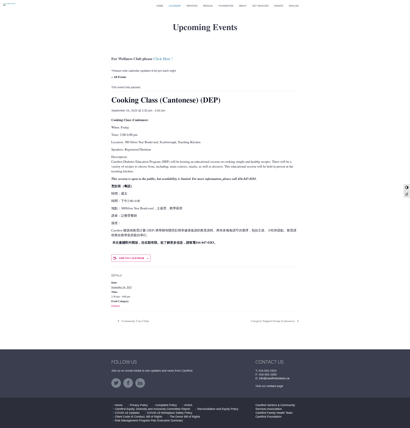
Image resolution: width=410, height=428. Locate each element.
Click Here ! (163, 58)
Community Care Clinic (135, 321)
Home (159, 5)
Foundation (226, 5)
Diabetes (115, 305)
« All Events (118, 77)
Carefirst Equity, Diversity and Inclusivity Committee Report (152, 409)
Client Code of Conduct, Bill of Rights (138, 416)
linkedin (140, 383)
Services (191, 5)
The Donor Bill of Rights (185, 416)
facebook (128, 383)
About (243, 5)
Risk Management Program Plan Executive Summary (149, 420)
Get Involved (260, 5)
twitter (116, 383)
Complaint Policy (166, 405)
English (294, 5)
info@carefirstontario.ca (274, 378)
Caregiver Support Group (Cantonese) (273, 321)
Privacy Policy (139, 405)
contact (271, 386)
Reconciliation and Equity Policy (217, 409)
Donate (278, 5)
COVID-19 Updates (127, 412)
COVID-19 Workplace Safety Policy (169, 412)
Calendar (175, 5)
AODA (188, 405)
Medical (208, 5)
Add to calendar (131, 258)
